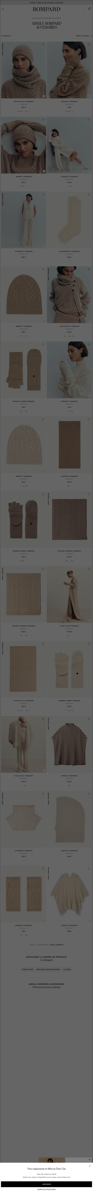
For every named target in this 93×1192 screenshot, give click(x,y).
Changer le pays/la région (46, 1189)
